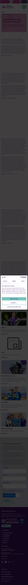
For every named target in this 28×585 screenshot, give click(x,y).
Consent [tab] (5, 281)
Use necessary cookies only (14, 306)
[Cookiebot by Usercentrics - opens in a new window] (20, 277)
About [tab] (22, 281)
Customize (13, 302)
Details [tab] (14, 281)
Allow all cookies (14, 298)
